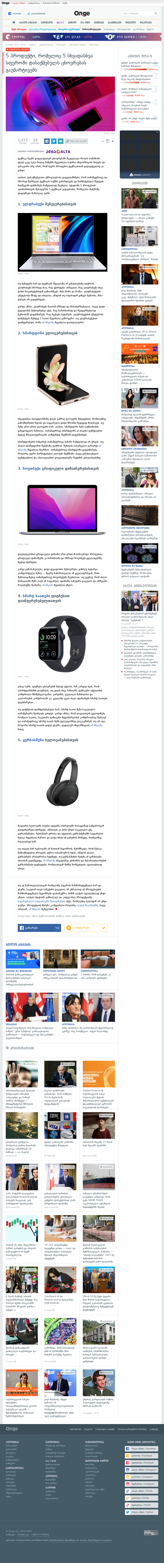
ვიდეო (72, 22)
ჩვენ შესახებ (75, 1429)
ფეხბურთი (50, 1491)
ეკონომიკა (138, 29)
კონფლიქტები (12, 1460)
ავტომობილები (92, 1471)
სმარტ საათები (36, 596)
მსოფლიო (11, 1453)
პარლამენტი (11, 1445)
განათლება (11, 1475)
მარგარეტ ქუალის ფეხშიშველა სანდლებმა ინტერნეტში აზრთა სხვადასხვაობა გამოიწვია (139, 405)
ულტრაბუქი (33, 204)
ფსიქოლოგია (91, 1445)
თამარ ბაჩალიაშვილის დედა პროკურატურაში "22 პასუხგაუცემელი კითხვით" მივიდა (139, 243)
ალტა (68, 916)
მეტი (149, 29)
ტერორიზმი (11, 1449)
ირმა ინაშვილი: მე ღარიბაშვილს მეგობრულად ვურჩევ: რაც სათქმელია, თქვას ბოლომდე (90, 1013)
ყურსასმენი (33, 740)
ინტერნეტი (50, 1468)
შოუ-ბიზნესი (51, 1483)
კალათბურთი (51, 1498)
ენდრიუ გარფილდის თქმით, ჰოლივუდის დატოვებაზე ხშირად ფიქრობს (99, 1392)
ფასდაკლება (78, 916)
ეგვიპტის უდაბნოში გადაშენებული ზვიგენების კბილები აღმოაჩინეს (140, 654)
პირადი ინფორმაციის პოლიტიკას (96, 1540)
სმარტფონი (33, 333)
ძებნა (65, 3)
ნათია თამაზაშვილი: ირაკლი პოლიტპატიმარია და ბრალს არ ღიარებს (139, 484)
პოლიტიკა (108, 29)
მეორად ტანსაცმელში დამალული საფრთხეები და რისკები (22, 1340)
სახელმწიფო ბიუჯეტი (55, 1453)
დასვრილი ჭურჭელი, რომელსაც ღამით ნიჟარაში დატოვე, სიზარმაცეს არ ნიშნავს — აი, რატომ (22, 1134)
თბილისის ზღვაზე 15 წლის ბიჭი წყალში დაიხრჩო (99, 1134)
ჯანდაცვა (10, 1478)
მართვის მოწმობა (51, 3)
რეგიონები (11, 1485)
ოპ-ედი (85, 22)
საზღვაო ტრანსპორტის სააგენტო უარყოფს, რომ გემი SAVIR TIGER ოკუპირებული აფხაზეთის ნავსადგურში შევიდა (99, 1186)
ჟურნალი (47, 22)
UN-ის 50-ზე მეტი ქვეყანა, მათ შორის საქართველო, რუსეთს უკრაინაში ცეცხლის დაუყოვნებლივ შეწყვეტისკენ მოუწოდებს (99, 1289)
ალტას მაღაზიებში (87, 905)
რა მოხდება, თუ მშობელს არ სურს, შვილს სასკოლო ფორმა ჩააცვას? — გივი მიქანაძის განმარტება (140, 675)
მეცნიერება (50, 1471)
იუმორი (88, 1482)
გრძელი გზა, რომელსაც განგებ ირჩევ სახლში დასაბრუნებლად (62, 964)
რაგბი (48, 1495)
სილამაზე (89, 1464)
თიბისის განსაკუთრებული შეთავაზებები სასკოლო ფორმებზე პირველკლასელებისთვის (24, 968)
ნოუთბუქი (32, 469)
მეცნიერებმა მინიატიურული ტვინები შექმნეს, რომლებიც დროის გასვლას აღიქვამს (139, 560)
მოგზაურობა (91, 1468)
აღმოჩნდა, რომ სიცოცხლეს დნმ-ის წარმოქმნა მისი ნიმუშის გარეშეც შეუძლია (60, 1340)
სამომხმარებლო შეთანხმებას (62, 1540)
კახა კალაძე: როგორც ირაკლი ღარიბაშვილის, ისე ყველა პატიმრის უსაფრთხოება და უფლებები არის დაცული (141, 663)
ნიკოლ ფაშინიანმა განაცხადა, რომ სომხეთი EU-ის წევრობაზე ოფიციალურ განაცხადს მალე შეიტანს (60, 1083)
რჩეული (130, 22)
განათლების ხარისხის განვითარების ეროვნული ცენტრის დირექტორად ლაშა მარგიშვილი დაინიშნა (60, 1186)
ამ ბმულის (35, 909)
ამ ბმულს (47, 585)
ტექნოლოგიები (46, 45)
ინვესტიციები (38, 14)
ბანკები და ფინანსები (55, 1445)
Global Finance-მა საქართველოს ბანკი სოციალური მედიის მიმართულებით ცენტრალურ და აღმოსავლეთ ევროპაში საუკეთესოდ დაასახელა (99, 1083)
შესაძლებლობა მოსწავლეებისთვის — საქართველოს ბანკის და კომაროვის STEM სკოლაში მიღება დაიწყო (139, 364)
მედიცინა (89, 1449)
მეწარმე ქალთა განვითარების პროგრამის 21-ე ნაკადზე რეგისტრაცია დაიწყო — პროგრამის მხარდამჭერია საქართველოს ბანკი (141, 645)
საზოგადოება (124, 29)
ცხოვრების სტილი (78, 45)
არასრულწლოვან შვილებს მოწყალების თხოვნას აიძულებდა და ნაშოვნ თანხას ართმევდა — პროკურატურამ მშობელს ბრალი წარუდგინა (22, 1083)
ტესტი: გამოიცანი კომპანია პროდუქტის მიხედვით (60, 1134)
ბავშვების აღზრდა (93, 1453)
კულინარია (90, 1475)
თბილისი (10, 1482)
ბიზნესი (48, 1449)
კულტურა (51, 1476)
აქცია (34, 916)
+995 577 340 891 (40, 1534)
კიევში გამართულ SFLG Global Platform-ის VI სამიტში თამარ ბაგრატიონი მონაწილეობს (139, 322)
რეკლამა (146, 22)
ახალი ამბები (19, 3)
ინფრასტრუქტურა (14, 1493)
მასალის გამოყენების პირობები (132, 1429)
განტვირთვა (34, 3)
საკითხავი (114, 22)
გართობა (89, 1478)
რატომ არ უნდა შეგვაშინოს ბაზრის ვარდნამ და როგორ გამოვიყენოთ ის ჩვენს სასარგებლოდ (22, 1237)
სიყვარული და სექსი (94, 1489)
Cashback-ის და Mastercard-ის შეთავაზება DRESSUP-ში (60, 1289)
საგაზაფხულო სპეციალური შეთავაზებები (42, 901)
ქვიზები (99, 22)
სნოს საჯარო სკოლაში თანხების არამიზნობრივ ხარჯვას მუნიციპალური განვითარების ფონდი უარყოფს (99, 1340)
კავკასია (9, 1456)
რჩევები (89, 1496)
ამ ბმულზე (48, 322)
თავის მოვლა (91, 1456)
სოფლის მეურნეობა (54, 1456)
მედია (8, 1496)
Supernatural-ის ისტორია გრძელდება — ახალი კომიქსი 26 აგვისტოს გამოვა (139, 205)
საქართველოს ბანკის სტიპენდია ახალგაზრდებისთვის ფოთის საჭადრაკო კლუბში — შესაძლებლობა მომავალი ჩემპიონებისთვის (22, 1392)
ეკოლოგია (11, 1471)
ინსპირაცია (94, 45)
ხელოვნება (50, 1479)
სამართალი (11, 1489)
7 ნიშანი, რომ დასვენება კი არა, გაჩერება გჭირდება (99, 964)
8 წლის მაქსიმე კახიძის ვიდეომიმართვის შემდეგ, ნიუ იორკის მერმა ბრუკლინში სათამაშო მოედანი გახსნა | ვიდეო (22, 1289)
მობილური (61, 45)
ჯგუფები (16, 14)
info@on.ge (23, 1534)
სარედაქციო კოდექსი (105, 1429)
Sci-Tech (50, 1461)
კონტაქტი (154, 1429)
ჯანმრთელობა (94, 1442)
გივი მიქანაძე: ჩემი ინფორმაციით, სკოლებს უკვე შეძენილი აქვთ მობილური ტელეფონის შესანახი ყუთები (139, 283)
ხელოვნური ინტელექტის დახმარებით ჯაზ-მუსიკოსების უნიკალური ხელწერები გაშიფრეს (139, 522)
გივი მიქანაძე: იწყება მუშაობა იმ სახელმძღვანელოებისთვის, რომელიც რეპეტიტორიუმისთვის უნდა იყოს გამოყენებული (60, 1392)
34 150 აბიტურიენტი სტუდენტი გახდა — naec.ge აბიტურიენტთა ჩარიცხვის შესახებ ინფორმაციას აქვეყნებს (60, 1237)
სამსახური (90, 1485)
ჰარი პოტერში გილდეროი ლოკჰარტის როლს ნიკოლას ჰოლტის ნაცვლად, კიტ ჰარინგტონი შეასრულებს (22, 1186)
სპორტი (50, 1487)
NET (60, 22)
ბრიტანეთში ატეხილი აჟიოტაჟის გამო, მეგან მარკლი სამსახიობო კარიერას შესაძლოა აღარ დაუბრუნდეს (139, 445)
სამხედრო (10, 1463)
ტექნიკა (32, 45)
